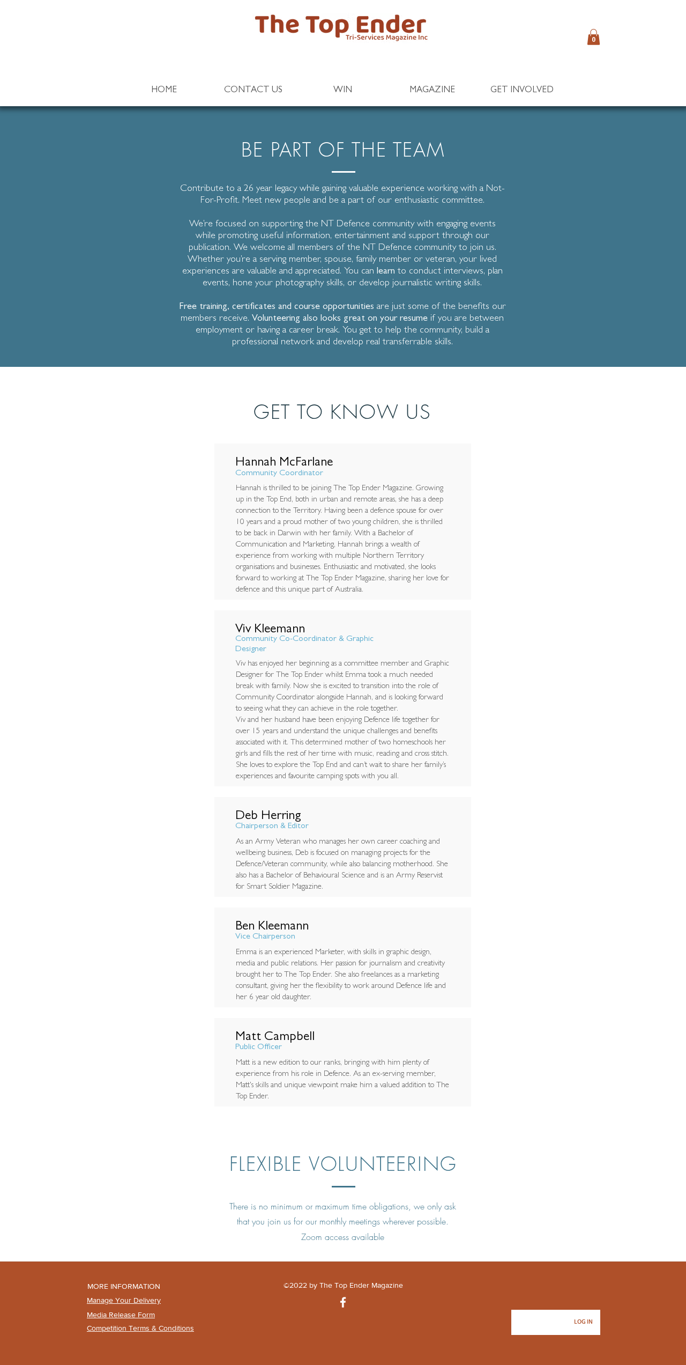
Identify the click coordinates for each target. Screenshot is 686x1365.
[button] (593, 37)
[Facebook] (343, 1302)
